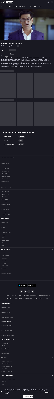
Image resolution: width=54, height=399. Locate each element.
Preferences (8, 298)
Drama (6, 55)
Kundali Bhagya (5, 222)
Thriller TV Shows (5, 209)
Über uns (13, 295)
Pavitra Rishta (4, 263)
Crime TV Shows (5, 199)
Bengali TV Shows (5, 171)
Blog (46, 298)
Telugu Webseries (5, 348)
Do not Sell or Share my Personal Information (23, 298)
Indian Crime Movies (6, 315)
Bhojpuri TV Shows (5, 179)
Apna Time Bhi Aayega (6, 230)
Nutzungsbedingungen (42, 295)
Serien (25, 45)
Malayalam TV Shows (6, 176)
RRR (3, 384)
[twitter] (28, 291)
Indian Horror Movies (6, 307)
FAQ (19, 295)
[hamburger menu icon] (52, 2)
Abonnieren (10, 2)
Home (2, 6)
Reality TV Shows (5, 191)
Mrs (3, 386)
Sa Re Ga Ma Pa (5, 265)
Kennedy (3, 381)
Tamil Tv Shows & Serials (7, 328)
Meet (3, 245)
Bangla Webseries (5, 353)
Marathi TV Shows (5, 184)
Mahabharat (4, 258)
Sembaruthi (4, 242)
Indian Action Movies (6, 312)
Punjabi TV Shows (5, 173)
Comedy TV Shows (5, 194)
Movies (15, 6)
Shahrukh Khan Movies (6, 369)
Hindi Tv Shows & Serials (7, 325)
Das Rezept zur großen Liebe (8, 45)
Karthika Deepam (5, 276)
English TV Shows (5, 163)
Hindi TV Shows (5, 166)
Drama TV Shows (5, 207)
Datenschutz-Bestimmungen (29, 295)
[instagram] (24, 291)
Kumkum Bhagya (5, 255)
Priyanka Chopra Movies (7, 371)
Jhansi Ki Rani (4, 237)
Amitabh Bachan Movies (7, 366)
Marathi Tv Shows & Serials (7, 333)
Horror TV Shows (5, 202)
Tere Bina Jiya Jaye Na (6, 232)
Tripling (3, 253)
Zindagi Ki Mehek (5, 240)
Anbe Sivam (4, 235)
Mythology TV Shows (6, 212)
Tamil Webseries (5, 345)
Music (39, 6)
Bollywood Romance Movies (7, 317)
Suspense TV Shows (6, 214)
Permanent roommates (6, 273)
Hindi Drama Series (6, 351)
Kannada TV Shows (5, 181)
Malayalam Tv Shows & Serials (8, 335)
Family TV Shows (5, 196)
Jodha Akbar (4, 260)
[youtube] (32, 291)
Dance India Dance (6, 271)
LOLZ (35, 6)
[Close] (50, 389)
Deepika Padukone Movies (7, 361)
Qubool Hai (4, 268)
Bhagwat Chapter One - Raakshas (8, 379)
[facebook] (20, 291)
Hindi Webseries (5, 343)
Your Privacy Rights (27, 396)
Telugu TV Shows (5, 168)
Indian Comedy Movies (6, 310)
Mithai (3, 227)
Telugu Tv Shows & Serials (7, 330)
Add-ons (29, 6)
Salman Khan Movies (6, 363)
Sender (7, 295)
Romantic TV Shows (6, 204)
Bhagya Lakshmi (5, 225)
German (12, 53)
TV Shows (9, 6)
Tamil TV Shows (5, 161)
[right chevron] (1, 85)
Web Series (22, 6)
